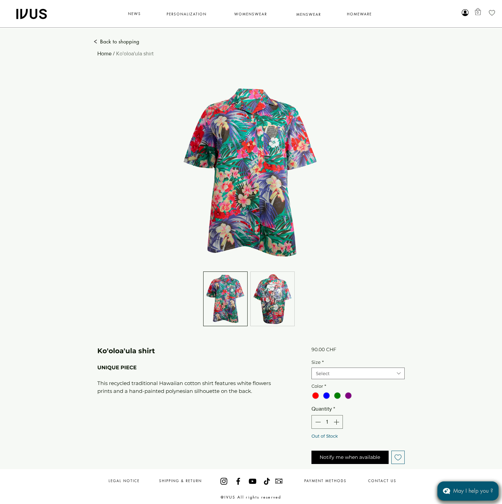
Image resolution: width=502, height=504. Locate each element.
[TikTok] (266, 481)
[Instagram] (223, 481)
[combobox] (358, 373)
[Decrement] (317, 421)
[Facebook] (238, 481)
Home (104, 53)
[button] (478, 11)
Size (317, 362)
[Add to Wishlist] (398, 457)
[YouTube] (252, 481)
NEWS (134, 13)
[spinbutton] (327, 421)
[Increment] (337, 421)
